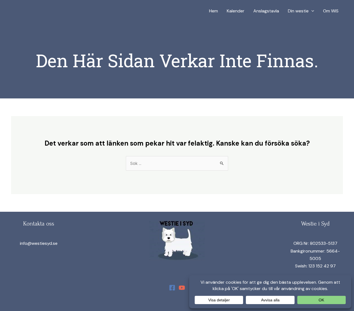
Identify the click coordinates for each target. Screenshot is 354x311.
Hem (213, 11)
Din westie (298, 11)
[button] (311, 11)
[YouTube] (182, 288)
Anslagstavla (266, 11)
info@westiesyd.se (39, 243)
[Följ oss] (172, 288)
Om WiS (331, 11)
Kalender (235, 11)
